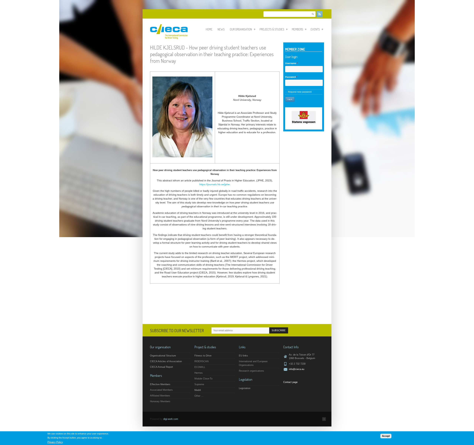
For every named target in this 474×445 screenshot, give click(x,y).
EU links (243, 355)
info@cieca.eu (296, 369)
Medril (197, 390)
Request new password (300, 92)
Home (209, 29)
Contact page (290, 382)
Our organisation (241, 29)
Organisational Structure (163, 355)
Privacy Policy (55, 442)
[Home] (169, 38)
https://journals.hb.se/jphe (214, 184)
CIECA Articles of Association (166, 361)
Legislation (244, 388)
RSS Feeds (320, 14)
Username (291, 63)
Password (291, 77)
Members (297, 29)
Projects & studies (272, 29)
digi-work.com (170, 419)
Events (315, 29)
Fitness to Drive (202, 355)
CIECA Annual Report (161, 367)
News (221, 29)
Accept (386, 436)
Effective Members (160, 384)
